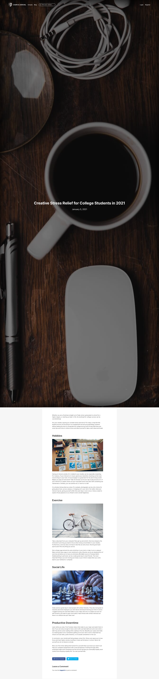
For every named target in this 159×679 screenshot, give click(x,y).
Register (147, 5)
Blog (35, 5)
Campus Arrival (19, 5)
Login (141, 5)
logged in (62, 670)
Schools (30, 5)
